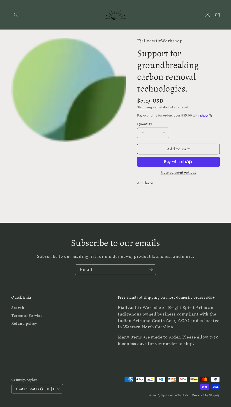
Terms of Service (27, 316)
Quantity (144, 124)
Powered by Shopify (206, 395)
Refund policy (24, 323)
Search (17, 308)
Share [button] (147, 183)
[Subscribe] (151, 269)
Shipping (144, 107)
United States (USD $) (35, 389)
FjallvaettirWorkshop (176, 395)
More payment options (178, 173)
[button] (16, 15)
